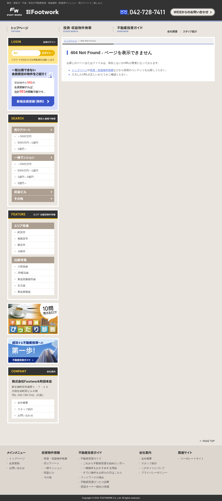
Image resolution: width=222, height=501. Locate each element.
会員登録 (14, 463)
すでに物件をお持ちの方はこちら (102, 472)
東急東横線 (24, 291)
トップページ (70, 41)
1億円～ (22, 148)
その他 (48, 477)
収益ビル (49, 472)
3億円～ (22, 183)
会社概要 (23, 402)
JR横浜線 (23, 272)
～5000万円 (24, 136)
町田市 (21, 232)
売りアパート (51, 463)
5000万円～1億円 (28, 142)
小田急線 (23, 266)
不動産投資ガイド (91, 458)
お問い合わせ (25, 415)
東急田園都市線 (27, 279)
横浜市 (21, 244)
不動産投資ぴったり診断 (95, 481)
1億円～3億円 (26, 176)
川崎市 (21, 251)
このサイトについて (153, 468)
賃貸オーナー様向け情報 (95, 486)
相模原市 (23, 238)
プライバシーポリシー (154, 472)
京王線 (21, 285)
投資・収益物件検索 (101, 70)
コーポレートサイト (192, 458)
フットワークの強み (92, 477)
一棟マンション (53, 468)
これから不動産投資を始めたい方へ (104, 463)
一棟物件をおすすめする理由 (100, 468)
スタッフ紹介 (25, 409)
